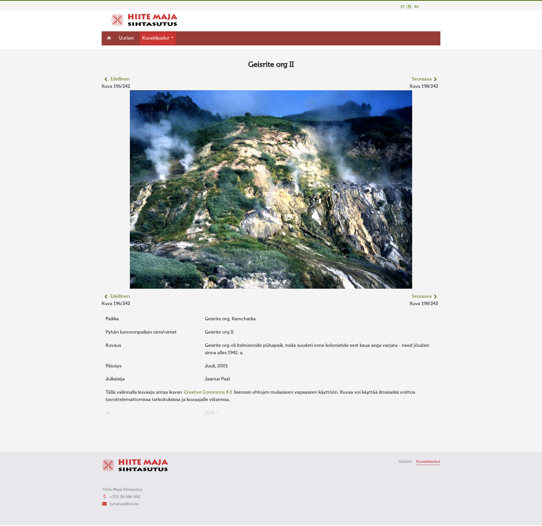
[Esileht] (144, 25)
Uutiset (126, 38)
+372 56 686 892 (125, 497)
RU (416, 7)
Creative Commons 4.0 (208, 392)
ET (403, 7)
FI (409, 7)
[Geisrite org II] (271, 285)
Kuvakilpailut (156, 38)
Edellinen (120, 79)
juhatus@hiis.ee (124, 504)
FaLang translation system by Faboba (121, 440)
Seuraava (422, 79)
